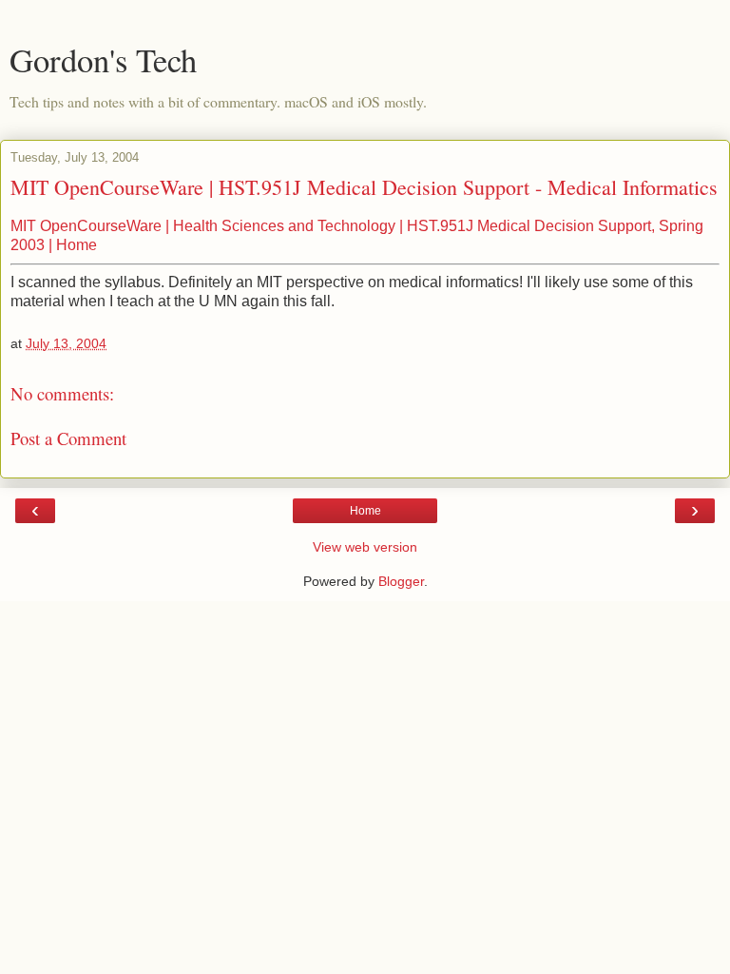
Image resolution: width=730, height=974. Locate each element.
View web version (365, 547)
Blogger (401, 581)
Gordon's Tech (103, 60)
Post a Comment (68, 438)
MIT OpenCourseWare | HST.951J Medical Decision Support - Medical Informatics (364, 187)
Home (365, 510)
